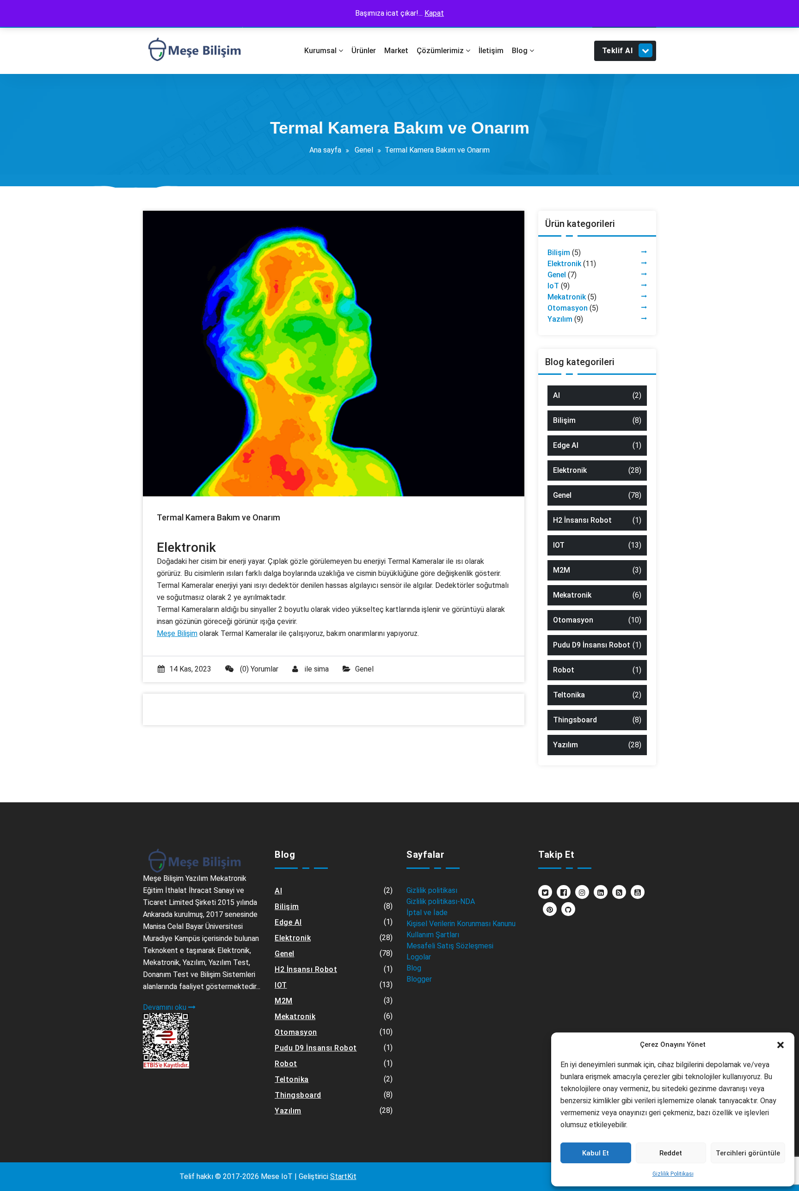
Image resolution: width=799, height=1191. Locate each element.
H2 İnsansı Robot (582, 520)
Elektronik (564, 263)
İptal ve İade (427, 912)
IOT (559, 545)
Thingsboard (575, 719)
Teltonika (569, 694)
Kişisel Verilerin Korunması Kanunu (461, 923)
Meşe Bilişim (177, 633)
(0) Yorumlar (258, 669)
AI (556, 395)
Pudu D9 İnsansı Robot (591, 645)
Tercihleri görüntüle (748, 1153)
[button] (780, 1044)
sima (321, 669)
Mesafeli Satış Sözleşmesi (449, 945)
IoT (553, 285)
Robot (563, 670)
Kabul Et (595, 1153)
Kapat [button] (434, 13)
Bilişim (558, 252)
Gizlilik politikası (431, 890)
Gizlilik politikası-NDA (440, 901)
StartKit (343, 1176)
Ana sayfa (325, 150)
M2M (561, 570)
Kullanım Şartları (432, 934)
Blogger (419, 979)
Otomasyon (567, 308)
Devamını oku (165, 1007)
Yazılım (559, 319)
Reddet (670, 1153)
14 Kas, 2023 (190, 669)
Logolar (418, 957)
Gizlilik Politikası (673, 1174)
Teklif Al (617, 50)
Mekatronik (566, 297)
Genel (364, 150)
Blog (413, 968)
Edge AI (565, 445)
